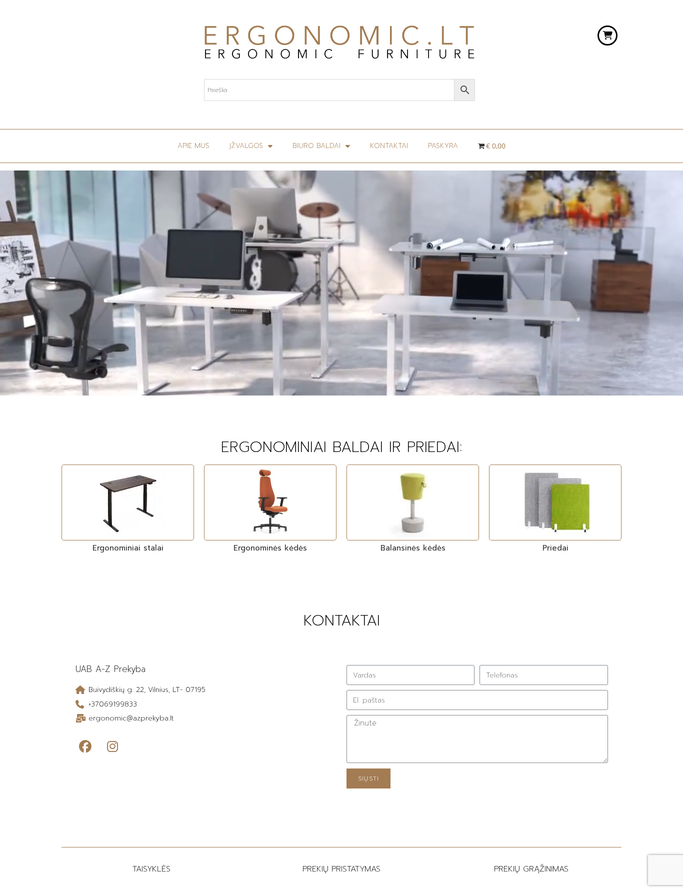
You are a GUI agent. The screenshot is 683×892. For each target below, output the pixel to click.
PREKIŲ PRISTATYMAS (341, 869)
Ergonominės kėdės (270, 548)
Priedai (555, 548)
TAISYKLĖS (151, 869)
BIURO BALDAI (316, 145)
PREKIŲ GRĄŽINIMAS (531, 869)
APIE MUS (194, 145)
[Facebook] (85, 747)
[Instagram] (112, 747)
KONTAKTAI (389, 145)
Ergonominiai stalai (128, 548)
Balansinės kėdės (413, 548)
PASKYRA (443, 145)
